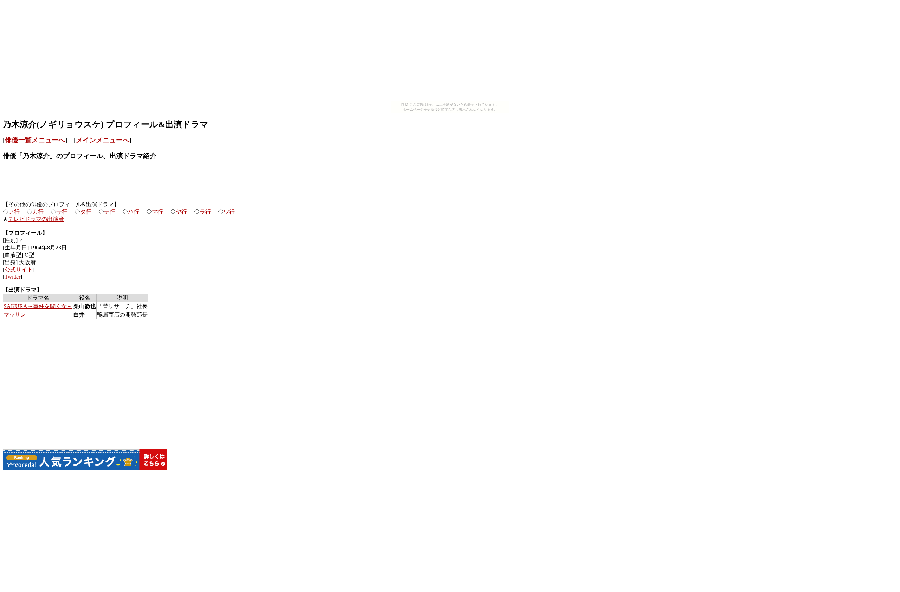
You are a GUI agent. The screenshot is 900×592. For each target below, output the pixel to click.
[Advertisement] (450, 52)
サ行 (62, 212)
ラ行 (205, 212)
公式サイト (19, 270)
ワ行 (229, 212)
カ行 (38, 212)
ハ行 (133, 212)
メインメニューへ (102, 140)
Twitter (12, 277)
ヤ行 (181, 212)
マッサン (15, 315)
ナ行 (109, 212)
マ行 (157, 212)
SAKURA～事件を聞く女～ (38, 306)
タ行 (85, 212)
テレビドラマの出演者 (36, 219)
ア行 (14, 212)
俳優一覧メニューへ (35, 140)
